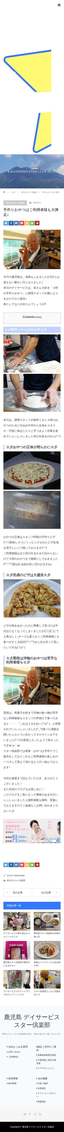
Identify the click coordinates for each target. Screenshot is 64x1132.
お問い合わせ (14, 1052)
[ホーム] (4, 189)
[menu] (59, 5)
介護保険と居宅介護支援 (46, 1061)
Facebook (29, 1113)
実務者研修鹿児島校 (46, 1055)
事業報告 (41, 1101)
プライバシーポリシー (46, 1095)
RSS (39, 1113)
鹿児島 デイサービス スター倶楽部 (38, 1127)
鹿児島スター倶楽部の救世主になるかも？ (16, 964)
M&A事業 (12, 1083)
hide (38, 317)
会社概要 (42, 1078)
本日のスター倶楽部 (15, 203)
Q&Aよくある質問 (18, 1046)
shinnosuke (19, 875)
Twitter (24, 1113)
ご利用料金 (13, 1057)
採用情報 (13, 1078)
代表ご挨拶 (42, 1083)
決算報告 (41, 1088)
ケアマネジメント (45, 1068)
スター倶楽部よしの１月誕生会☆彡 (47, 993)
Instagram (34, 1113)
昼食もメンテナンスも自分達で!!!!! (47, 964)
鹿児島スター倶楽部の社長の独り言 (47, 935)
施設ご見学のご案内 (46, 1048)
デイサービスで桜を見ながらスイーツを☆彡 (16, 935)
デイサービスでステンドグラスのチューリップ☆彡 (16, 993)
